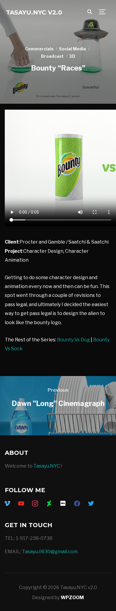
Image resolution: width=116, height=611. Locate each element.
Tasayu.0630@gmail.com (50, 551)
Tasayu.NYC (46, 466)
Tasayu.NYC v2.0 (34, 12)
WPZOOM (72, 597)
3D (72, 56)
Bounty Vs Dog (73, 340)
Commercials (39, 48)
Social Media (72, 48)
